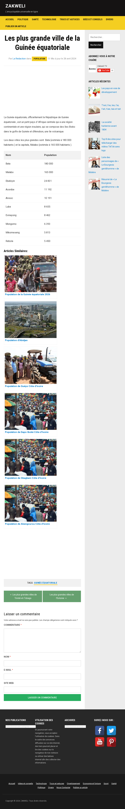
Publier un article (15, 26)
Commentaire (13, 625)
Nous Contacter (63, 787)
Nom (7, 657)
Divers (109, 19)
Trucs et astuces (70, 19)
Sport (106, 783)
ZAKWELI (15, 6)
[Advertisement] (42, 92)
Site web (9, 683)
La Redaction (19, 58)
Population (39, 59)
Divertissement (73, 783)
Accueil (9, 19)
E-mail (8, 670)
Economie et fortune (92, 783)
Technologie (49, 19)
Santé (35, 19)
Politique (23, 19)
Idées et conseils (92, 19)
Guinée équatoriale (45, 582)
